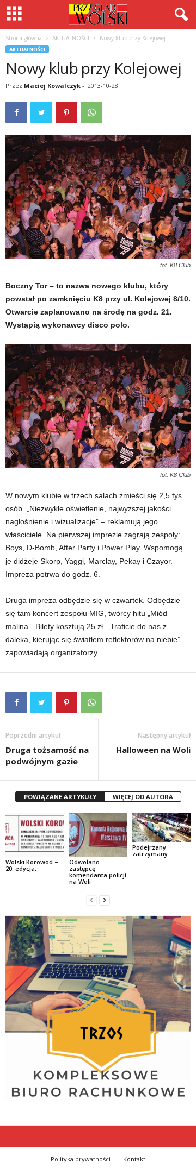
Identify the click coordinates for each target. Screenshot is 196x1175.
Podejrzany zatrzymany (150, 850)
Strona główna (23, 38)
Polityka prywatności (81, 1159)
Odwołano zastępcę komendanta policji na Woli (97, 871)
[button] (179, 15)
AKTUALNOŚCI (70, 38)
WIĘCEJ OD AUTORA (143, 797)
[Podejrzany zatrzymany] (161, 827)
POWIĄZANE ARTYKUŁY (60, 797)
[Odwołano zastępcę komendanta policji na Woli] (98, 835)
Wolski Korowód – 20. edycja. (31, 865)
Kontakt (134, 1159)
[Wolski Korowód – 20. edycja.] (34, 835)
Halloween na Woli (153, 749)
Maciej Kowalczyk (52, 85)
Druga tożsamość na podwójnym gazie (47, 755)
